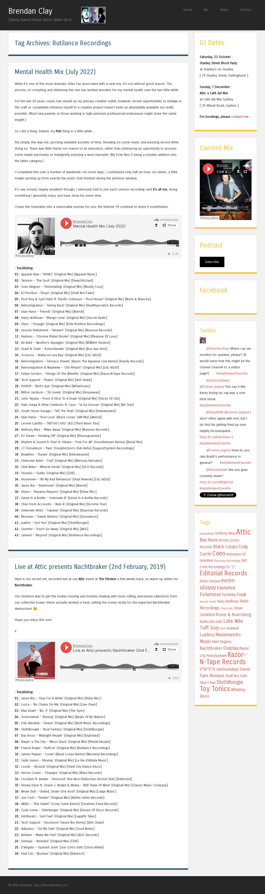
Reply (220, 373)
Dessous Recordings (227, 560)
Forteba (229, 594)
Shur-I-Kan (208, 682)
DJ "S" (230, 567)
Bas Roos (209, 540)
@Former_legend (212, 387)
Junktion (207, 614)
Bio (206, 10)
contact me (239, 117)
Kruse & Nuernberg (233, 614)
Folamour (210, 594)
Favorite (242, 373)
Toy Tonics (215, 689)
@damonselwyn (218, 380)
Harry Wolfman (228, 601)
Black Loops (225, 546)
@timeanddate (217, 470)
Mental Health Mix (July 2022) (55, 72)
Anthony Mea (225, 533)
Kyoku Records (211, 621)
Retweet (230, 373)
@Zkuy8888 (214, 412)
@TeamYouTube (217, 348)
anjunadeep (207, 533)
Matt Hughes (222, 642)
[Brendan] (203, 342)
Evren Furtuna (210, 581)
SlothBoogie (230, 682)
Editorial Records (223, 573)
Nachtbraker (211, 648)
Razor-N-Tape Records (223, 658)
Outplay (230, 648)
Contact (246, 10)
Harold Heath (208, 601)
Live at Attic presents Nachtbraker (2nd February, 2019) (90, 567)
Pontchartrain (216, 656)
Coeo (218, 553)
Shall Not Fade (236, 676)
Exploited (226, 588)
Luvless (207, 634)
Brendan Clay (30, 11)
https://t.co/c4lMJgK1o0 (216, 482)
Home (187, 10)
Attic (243, 532)
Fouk (241, 594)
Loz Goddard (229, 628)
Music (224, 10)
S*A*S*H (207, 669)
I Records (226, 608)
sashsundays (227, 669)
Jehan (238, 608)
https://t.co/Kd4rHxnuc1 (216, 437)
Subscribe (212, 262)
